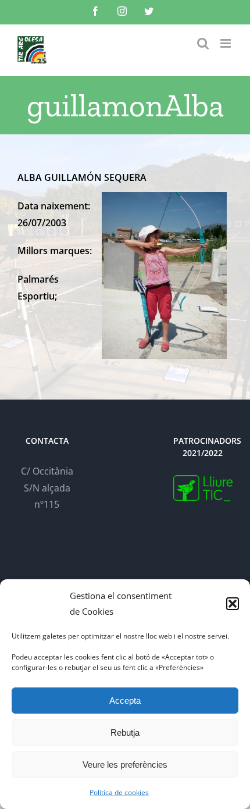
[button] (232, 604)
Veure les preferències (125, 764)
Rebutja (125, 732)
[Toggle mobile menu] (226, 43)
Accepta (125, 700)
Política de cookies (119, 792)
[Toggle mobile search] (203, 43)
